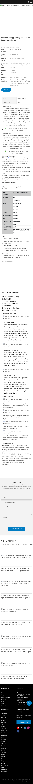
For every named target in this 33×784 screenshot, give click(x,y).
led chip (10, 158)
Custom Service (5, 697)
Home (2, 692)
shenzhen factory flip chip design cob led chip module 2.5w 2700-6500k (16, 623)
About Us (3, 705)
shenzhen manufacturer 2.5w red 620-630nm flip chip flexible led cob (15, 677)
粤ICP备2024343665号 (16, 781)
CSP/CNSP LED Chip (21, 544)
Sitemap (25, 781)
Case (2, 703)
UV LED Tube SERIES (8, 544)
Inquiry (6, 89)
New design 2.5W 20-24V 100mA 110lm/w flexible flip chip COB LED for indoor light (16, 650)
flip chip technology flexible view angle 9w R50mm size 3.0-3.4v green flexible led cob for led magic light (15, 569)
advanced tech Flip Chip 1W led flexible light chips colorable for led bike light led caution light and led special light (15, 597)
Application (4, 699)
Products (3, 695)
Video (2, 701)
